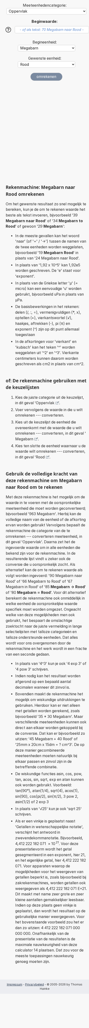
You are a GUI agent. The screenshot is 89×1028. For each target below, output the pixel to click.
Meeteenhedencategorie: (44, 5)
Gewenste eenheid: (44, 58)
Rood (40, 457)
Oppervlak (45, 403)
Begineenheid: (45, 42)
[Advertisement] (44, 132)
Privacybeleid (34, 984)
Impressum (14, 984)
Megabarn (24, 439)
